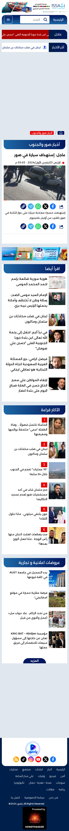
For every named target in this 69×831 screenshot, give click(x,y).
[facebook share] (53, 206)
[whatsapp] (23, 206)
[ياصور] (61, 133)
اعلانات (39, 769)
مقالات (50, 789)
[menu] (8, 20)
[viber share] (31, 206)
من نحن (53, 797)
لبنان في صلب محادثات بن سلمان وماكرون (24, 47)
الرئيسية (58, 19)
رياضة (62, 789)
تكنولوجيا (19, 782)
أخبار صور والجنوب (41, 133)
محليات (13, 769)
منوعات (60, 782)
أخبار (49, 769)
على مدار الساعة (24, 776)
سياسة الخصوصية (34, 797)
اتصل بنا (15, 797)
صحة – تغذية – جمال (40, 782)
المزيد (35, 660)
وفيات (41, 776)
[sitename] (32, 749)
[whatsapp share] (38, 206)
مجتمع (26, 769)
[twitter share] (45, 206)
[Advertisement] (34, 90)
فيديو (52, 776)
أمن (62, 776)
